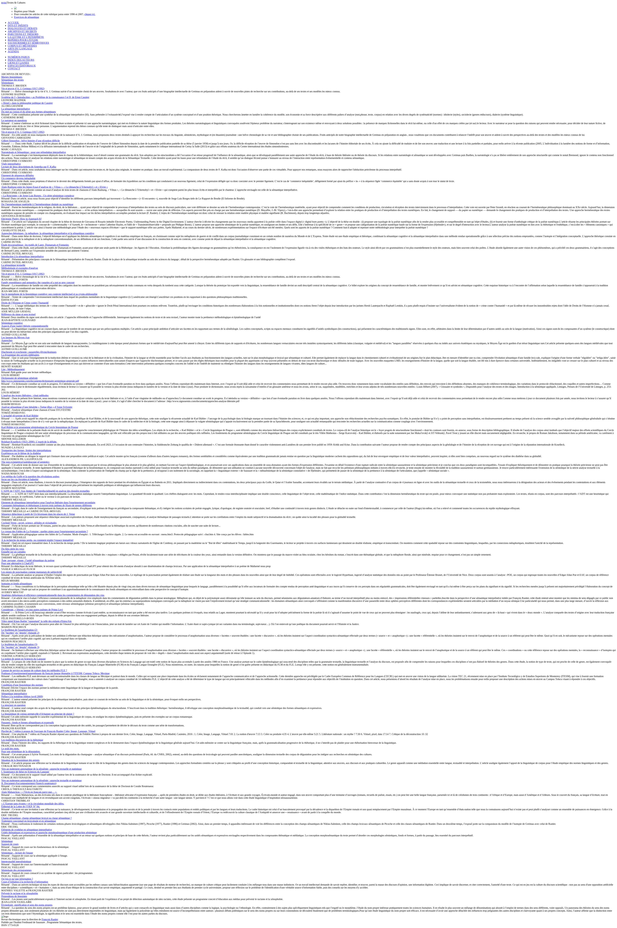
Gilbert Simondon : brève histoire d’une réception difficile (30, 140)
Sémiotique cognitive (24, 324)
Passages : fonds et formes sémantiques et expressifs (27, 722)
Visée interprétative (28, 165)
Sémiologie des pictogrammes (16, 870)
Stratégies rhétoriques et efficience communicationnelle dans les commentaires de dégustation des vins (52, 595)
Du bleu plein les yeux (13, 550)
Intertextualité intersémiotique (16, 861)
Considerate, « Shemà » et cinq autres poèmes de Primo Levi (32, 609)
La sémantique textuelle (19, 266)
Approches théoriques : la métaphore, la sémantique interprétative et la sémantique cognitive (47, 233)
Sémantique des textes (12, 79)
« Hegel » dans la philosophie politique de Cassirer (27, 103)
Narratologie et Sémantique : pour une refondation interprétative (33, 152)
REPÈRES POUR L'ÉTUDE (23, 40)
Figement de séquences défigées (18, 177)
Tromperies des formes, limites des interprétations (26, 452)
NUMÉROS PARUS (19, 57)
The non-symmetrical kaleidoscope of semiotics (25, 462)
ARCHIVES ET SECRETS (22, 31)
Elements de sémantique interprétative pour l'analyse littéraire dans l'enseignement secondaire (48, 504)
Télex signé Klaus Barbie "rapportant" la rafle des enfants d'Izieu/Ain (36, 621)
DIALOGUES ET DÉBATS (22, 28)
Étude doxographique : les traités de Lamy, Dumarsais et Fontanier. (35, 244)
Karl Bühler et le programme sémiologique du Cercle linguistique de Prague (39, 427)
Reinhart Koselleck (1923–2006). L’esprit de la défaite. (29, 441)
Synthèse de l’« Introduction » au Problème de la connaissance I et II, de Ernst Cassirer (45, 97)
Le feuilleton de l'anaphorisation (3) (20, 646)
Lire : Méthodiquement (13, 369)
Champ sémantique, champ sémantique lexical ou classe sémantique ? (36, 819)
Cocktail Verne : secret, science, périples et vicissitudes (29, 522)
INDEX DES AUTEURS (21, 60)
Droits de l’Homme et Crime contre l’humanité (25, 302)
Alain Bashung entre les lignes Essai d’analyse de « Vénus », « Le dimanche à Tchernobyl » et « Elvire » (54, 187)
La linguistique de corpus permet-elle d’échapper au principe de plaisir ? (37, 713)
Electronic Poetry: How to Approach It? (21, 218)
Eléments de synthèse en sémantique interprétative (49, 831)
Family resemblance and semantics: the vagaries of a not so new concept (37, 282)
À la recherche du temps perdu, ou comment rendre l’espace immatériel (37, 540)
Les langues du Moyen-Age (15, 339)
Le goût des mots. (20, 750)
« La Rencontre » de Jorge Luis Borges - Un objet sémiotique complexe (37, 195)
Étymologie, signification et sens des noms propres (26, 905)
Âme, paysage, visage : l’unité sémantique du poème (27, 562)
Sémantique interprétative (22, 695)
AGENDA (13, 51)
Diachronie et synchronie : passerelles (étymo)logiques (28, 353)
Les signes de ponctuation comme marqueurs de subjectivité (31, 572)
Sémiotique (9, 842)
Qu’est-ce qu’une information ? (24, 880)
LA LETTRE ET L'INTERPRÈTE (26, 37)
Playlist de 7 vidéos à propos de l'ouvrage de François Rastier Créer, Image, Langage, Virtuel (48, 731)
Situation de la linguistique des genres (20, 760)
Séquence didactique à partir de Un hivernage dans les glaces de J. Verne (38, 514)
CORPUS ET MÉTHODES (22, 45)
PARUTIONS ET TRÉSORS (23, 34)
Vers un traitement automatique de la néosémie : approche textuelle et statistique (41, 770)
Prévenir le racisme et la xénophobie (19, 895)
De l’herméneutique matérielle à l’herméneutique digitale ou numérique (37, 204)
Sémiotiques (7, 82)
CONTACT (14, 68)
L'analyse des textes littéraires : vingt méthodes (25, 395)
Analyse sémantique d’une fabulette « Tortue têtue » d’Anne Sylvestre (36, 407)
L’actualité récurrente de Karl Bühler (19, 415)
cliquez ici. (89, 14)
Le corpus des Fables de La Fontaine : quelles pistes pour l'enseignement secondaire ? (44, 531)
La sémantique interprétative (28, 110)
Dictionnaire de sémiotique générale (40, 379)
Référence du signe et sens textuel (18, 314)
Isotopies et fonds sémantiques (16, 583)
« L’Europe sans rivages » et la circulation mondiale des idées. (32, 805)
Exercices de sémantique (26, 17)
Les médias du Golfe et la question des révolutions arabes (30, 478)
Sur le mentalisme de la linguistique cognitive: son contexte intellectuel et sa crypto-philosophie (49, 294)
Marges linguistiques (11, 77)
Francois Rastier (50, 919)
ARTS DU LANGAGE (20, 48)
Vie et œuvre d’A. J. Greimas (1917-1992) (22, 88)
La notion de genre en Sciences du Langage (23, 658)
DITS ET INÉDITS (18, 25)
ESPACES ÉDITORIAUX (22, 65)
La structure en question (13, 705)
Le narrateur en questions (14, 120)
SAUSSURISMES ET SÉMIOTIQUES (28, 42)
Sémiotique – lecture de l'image (17, 852)
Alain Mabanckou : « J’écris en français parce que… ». (29, 792)
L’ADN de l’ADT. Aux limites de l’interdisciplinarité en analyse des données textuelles (45, 491)
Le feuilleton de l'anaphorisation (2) (20, 631)
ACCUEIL (13, 22)
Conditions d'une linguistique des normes (22, 685)
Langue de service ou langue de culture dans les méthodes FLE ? (55, 672)
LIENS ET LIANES (18, 62)
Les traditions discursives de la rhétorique (22, 740)
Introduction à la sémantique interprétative (22, 256)
